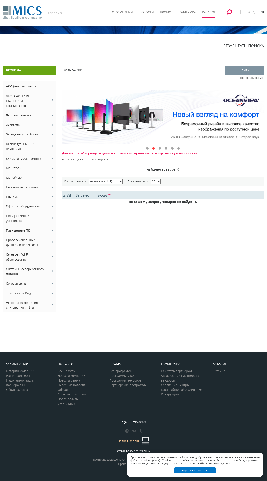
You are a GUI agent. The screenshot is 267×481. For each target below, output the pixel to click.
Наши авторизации (20, 380)
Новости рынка (69, 380)
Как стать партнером (176, 371)
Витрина (219, 371)
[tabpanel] (163, 117)
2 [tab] (153, 148)
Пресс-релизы (68, 399)
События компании (72, 394)
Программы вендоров (125, 380)
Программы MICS (122, 376)
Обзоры (63, 390)
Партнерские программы (127, 385)
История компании (20, 371)
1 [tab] (147, 148)
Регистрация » (97, 159)
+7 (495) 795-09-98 (133, 422)
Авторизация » (73, 159)
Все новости (67, 371)
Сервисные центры (175, 385)
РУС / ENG (54, 13)
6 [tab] (178, 148)
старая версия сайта (133, 451)
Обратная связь (18, 390)
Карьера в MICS (17, 385)
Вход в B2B (255, 12)
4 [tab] (166, 148)
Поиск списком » (252, 78)
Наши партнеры (18, 376)
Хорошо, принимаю (195, 470)
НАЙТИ (244, 70)
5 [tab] (172, 148)
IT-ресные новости (71, 385)
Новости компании (71, 376)
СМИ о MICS (66, 404)
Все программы (120, 371)
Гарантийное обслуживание (181, 390)
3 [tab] (160, 148)
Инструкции (170, 394)
